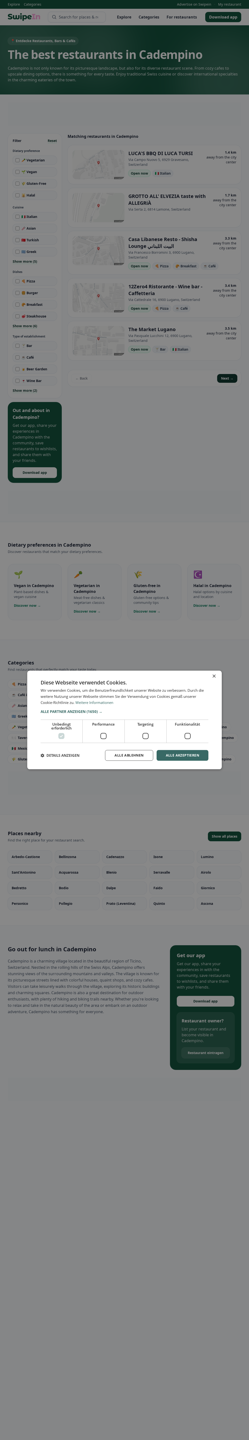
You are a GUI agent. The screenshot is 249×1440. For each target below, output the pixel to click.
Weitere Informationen (94, 702)
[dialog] (124, 720)
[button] (124, 711)
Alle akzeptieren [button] (182, 755)
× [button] (214, 676)
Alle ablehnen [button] (129, 755)
